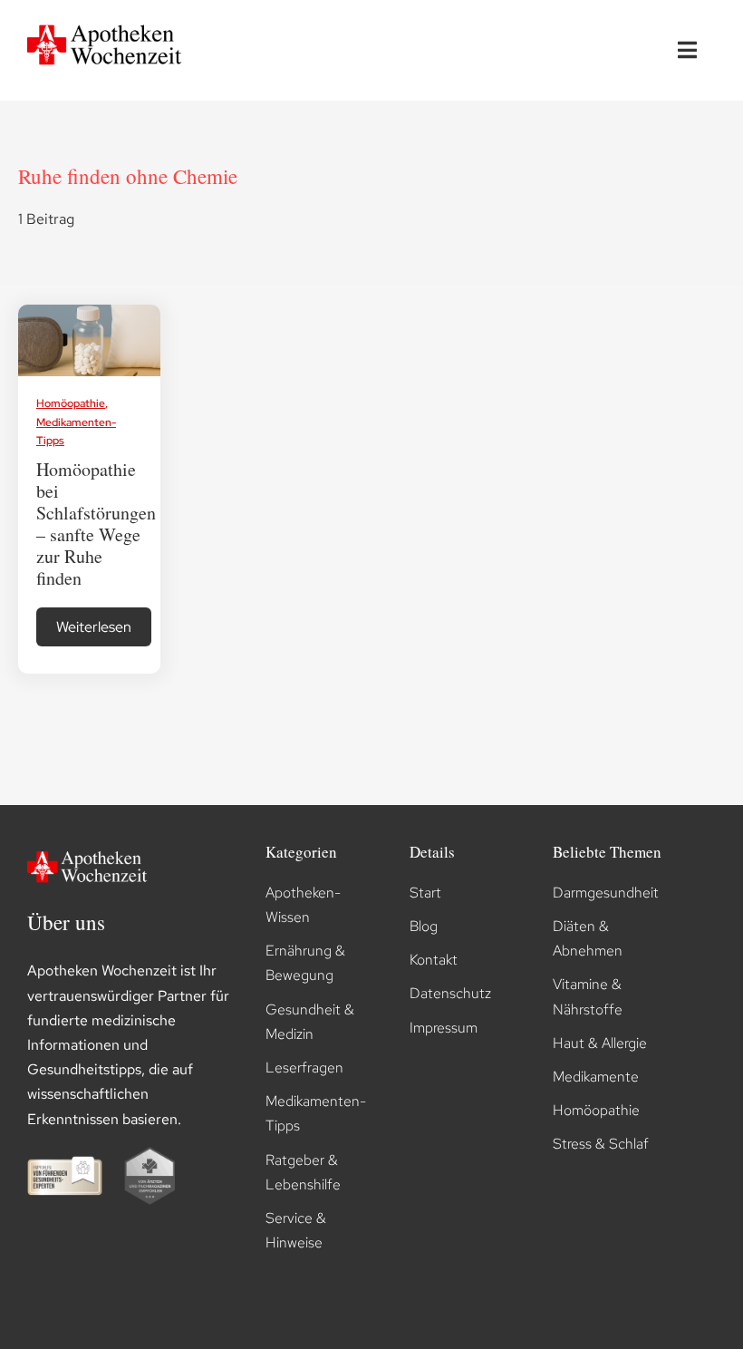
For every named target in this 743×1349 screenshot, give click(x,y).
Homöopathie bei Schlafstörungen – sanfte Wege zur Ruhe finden (96, 523)
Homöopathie (70, 403)
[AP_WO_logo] (108, 21)
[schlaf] (89, 311)
